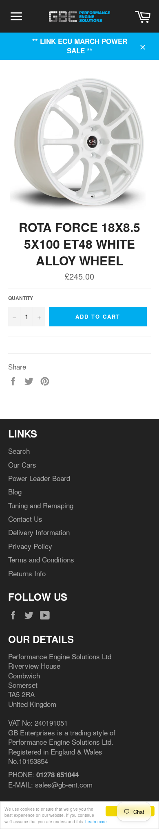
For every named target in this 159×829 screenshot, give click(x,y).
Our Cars (22, 464)
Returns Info (27, 573)
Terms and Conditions (41, 559)
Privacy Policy (30, 546)
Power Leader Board (39, 478)
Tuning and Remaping (40, 505)
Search (19, 451)
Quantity (20, 298)
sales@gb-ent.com (64, 784)
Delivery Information (39, 532)
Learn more (96, 821)
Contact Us (25, 519)
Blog (15, 491)
